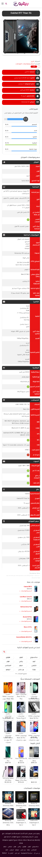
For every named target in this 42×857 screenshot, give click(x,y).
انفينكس (8, 666)
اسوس (11, 850)
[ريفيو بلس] (21, 3)
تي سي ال (37, 853)
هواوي (8, 657)
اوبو (34, 661)
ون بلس (21, 670)
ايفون (21, 657)
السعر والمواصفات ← (25, 591)
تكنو (7, 850)
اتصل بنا (10, 853)
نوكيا (34, 670)
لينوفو (8, 670)
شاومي (34, 666)
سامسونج (34, 657)
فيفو (21, 666)
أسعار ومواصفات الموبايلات (24, 64)
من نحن (17, 853)
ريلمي (21, 661)
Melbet (4, 853)
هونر (8, 661)
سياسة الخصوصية (26, 853)
